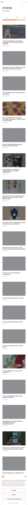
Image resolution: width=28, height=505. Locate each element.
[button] (25, 476)
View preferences (14, 499)
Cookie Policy (10, 502)
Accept (14, 490)
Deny (14, 494)
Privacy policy (16, 502)
